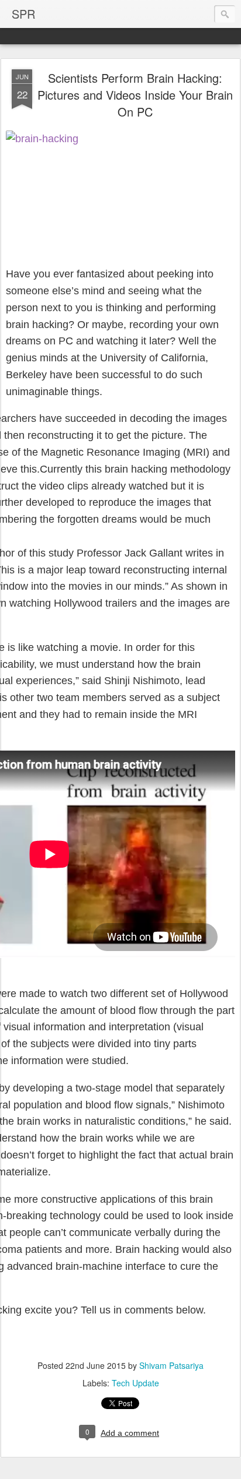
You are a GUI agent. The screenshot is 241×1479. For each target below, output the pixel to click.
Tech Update (135, 1383)
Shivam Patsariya (171, 1365)
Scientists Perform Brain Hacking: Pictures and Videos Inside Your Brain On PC (135, 94)
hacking (149, 469)
